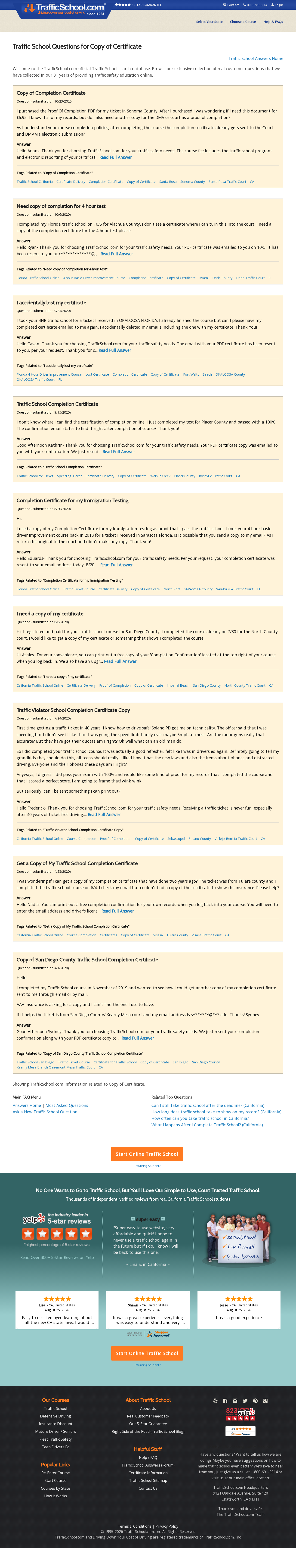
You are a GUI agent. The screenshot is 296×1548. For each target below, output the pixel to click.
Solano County (200, 838)
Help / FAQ (148, 1457)
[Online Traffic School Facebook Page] (225, 1401)
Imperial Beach (178, 685)
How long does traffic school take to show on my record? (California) (216, 1112)
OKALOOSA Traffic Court (36, 379)
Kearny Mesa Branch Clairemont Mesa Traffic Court (56, 1067)
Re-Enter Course (55, 1472)
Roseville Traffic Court (215, 476)
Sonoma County (192, 181)
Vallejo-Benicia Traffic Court (236, 838)
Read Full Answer (115, 157)
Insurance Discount (55, 1423)
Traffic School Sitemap (148, 1480)
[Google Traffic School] (265, 1401)
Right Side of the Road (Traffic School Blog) (148, 1431)
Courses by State (55, 1488)
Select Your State (209, 21)
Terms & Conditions (135, 1526)
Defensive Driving (55, 1416)
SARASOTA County (198, 589)
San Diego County (207, 685)
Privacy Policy (166, 1526)
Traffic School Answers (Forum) (148, 1465)
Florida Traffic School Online (38, 278)
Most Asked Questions (67, 1105)
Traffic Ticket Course (79, 589)
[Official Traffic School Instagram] (235, 1401)
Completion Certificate (106, 181)
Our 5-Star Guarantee (148, 1423)
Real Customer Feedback (148, 1416)
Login (278, 5)
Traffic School (55, 1408)
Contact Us (148, 1488)
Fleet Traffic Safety (56, 1439)
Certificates (108, 935)
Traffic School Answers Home (255, 58)
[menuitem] (209, 22)
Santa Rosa (168, 181)
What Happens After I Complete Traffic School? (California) (207, 1125)
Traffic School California (35, 181)
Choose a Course (243, 21)
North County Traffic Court (244, 685)
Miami (204, 278)
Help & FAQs (273, 21)
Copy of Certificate (141, 181)
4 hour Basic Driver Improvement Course (94, 278)
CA (252, 181)
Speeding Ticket (69, 476)
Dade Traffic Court (250, 278)
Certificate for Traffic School (115, 1062)
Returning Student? (147, 1166)
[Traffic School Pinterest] (255, 1401)
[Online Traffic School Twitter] (245, 1401)
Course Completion (81, 838)
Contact (233, 5)
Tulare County (177, 935)
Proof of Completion (115, 685)
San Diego (180, 1062)
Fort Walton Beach (197, 374)
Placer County (184, 476)
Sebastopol (176, 838)
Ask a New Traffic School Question (45, 1112)
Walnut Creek (160, 476)
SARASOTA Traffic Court (234, 589)
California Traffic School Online (40, 685)
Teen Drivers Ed (55, 1446)
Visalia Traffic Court (207, 935)
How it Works (55, 1495)
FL (270, 278)
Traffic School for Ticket (35, 476)
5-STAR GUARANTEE (146, 5)
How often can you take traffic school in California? (200, 1118)
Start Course (55, 1480)
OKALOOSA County (230, 374)
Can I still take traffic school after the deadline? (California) (207, 1105)
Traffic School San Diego (35, 1062)
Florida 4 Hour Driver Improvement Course (49, 374)
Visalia (158, 935)
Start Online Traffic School (147, 1154)
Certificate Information (148, 1472)
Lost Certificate (97, 374)
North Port (171, 589)
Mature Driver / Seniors (55, 1431)
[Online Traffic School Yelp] (215, 1401)
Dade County (222, 278)
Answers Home (27, 1105)
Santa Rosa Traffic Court (227, 181)
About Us (148, 1408)
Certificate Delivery (70, 181)
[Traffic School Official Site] (64, 10)
